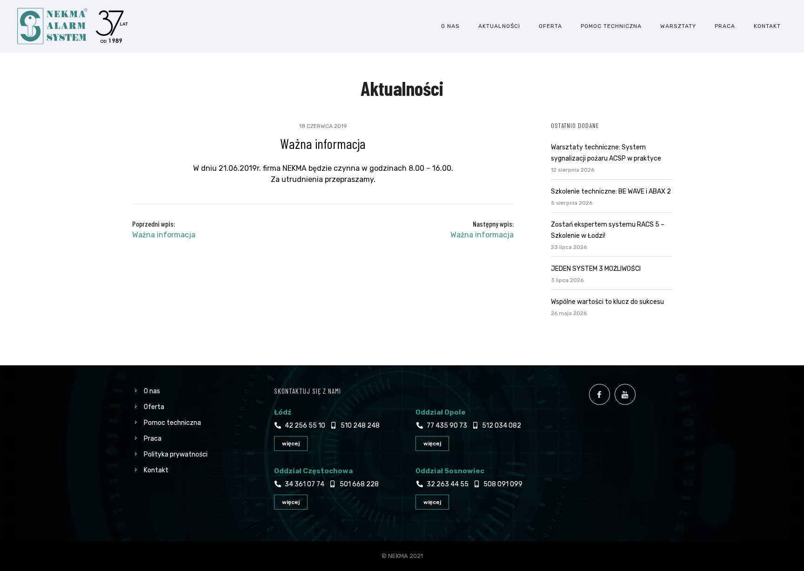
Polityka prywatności (176, 454)
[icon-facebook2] (602, 394)
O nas (450, 26)
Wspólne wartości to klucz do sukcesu (607, 302)
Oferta (550, 26)
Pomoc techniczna (611, 26)
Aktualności (499, 26)
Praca (725, 26)
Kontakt (767, 26)
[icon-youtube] (627, 394)
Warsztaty (678, 26)
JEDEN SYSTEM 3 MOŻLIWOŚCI (596, 269)
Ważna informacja (323, 143)
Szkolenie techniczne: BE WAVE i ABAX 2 (611, 191)
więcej (291, 443)
